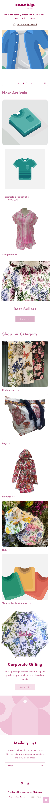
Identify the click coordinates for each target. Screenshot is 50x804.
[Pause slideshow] (45, 83)
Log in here (36, 796)
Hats (4, 549)
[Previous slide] (19, 83)
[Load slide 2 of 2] (26, 83)
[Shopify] (37, 792)
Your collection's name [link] (15, 603)
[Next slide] (31, 83)
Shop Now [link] (25, 318)
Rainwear (7, 496)
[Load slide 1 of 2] (23, 83)
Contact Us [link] (25, 686)
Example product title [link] (17, 196)
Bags (4, 443)
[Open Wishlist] (46, 800)
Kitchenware (9, 390)
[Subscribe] (42, 765)
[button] (25, 24)
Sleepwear (8, 254)
